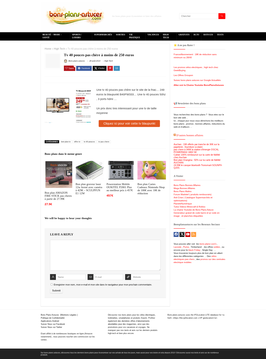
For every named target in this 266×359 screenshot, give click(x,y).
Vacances (153, 34)
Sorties (120, 34)
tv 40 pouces (89, 142)
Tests (220, 34)
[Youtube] (187, 234)
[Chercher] (221, 16)
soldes (217, 247)
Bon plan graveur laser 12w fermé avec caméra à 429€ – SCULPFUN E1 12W (89, 189)
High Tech (166, 36)
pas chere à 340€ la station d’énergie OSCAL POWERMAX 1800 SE (196, 150)
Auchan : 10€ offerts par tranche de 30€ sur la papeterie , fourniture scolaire (196, 145)
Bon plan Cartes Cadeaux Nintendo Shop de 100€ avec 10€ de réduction (151, 189)
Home (48, 48)
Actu (196, 34)
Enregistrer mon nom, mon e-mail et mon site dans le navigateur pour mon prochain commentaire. (103, 284)
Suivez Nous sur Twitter (51, 327)
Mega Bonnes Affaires (184, 188)
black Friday (194, 250)
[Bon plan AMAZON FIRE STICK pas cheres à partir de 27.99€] (59, 163)
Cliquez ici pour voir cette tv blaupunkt (129, 123)
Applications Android (50, 321)
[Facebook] (176, 234)
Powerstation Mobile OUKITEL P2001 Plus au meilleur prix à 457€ (120, 187)
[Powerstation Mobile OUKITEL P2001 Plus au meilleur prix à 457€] (121, 163)
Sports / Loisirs (77, 36)
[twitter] (181, 234)
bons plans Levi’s (208, 244)
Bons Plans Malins (182, 191)
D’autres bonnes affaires (189, 135)
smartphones (124, 318)
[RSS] (193, 234)
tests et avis (129, 330)
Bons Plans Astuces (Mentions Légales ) (59, 315)
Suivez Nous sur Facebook (53, 324)
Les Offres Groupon (184, 75)
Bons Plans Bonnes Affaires (187, 185)
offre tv (77, 142)
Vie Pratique (134, 36)
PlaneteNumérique (183, 203)
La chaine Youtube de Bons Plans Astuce (194, 210)
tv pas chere (103, 142)
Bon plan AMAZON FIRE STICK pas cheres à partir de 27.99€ (58, 195)
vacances (131, 327)
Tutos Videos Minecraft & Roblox (189, 206)
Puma (186, 247)
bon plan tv (66, 142)
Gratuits (184, 34)
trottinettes (112, 318)
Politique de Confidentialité (52, 318)
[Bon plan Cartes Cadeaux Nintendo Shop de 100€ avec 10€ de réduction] (151, 163)
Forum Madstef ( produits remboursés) (193, 194)
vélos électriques (147, 315)
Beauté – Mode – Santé (52, 36)
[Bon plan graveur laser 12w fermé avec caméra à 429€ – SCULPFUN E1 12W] (90, 163)
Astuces (208, 34)
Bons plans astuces (76, 61)
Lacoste (177, 247)
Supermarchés (103, 34)
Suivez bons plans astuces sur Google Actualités (197, 80)
